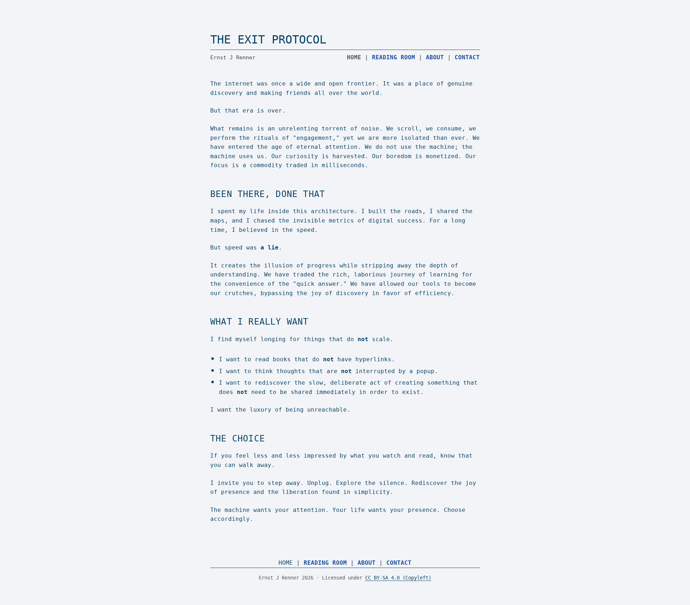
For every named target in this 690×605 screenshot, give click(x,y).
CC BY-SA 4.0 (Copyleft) (398, 578)
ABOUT (435, 57)
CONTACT (467, 57)
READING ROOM (393, 57)
